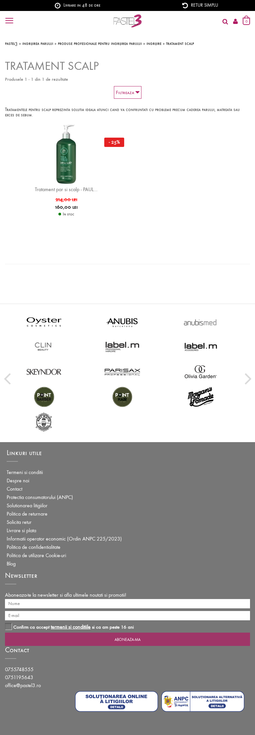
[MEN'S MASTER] (44, 421)
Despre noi (18, 480)
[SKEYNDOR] (44, 371)
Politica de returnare (27, 514)
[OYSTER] (44, 321)
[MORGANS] (201, 396)
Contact (14, 489)
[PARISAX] (122, 371)
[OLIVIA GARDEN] (201, 371)
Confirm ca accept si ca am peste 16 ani (73, 627)
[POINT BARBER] (44, 396)
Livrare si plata (21, 530)
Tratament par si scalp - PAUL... (66, 189)
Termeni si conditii (25, 472)
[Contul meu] (235, 21)
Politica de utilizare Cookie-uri (36, 555)
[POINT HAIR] (122, 396)
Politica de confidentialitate (33, 547)
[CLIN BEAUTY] (44, 346)
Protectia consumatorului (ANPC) (40, 497)
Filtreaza (125, 92)
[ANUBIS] (122, 321)
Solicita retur (19, 522)
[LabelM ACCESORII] (201, 346)
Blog (11, 563)
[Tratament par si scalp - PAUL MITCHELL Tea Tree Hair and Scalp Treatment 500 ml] (66, 153)
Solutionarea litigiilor (27, 505)
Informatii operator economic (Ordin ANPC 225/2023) (64, 539)
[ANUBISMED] (201, 321)
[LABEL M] (122, 346)
